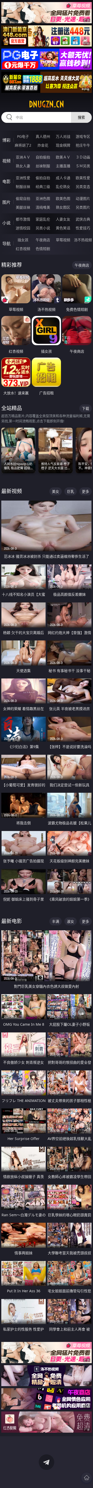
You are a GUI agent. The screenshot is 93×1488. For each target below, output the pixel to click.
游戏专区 (83, 136)
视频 (6, 161)
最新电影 (11, 921)
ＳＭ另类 (83, 165)
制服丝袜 (23, 186)
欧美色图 (63, 198)
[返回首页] (86, 1477)
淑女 (70, 921)
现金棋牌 (63, 145)
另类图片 (83, 207)
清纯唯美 (43, 207)
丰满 (55, 921)
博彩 (6, 140)
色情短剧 (43, 248)
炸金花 (42, 145)
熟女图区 (63, 207)
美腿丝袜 (23, 207)
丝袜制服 (43, 165)
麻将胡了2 (23, 145)
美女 (55, 491)
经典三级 (43, 186)
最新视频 (11, 491)
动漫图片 (83, 198)
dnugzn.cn (46, 104)
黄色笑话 (63, 227)
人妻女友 (63, 219)
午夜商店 (43, 239)
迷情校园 (23, 227)
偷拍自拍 (43, 177)
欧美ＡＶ (63, 157)
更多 (85, 491)
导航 (6, 243)
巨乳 (70, 491)
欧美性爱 (83, 177)
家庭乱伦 (43, 219)
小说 (6, 223)
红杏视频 (23, 248)
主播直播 (63, 165)
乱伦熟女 (63, 186)
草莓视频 (63, 239)
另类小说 (43, 227)
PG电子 (23, 136)
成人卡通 (63, 177)
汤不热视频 (83, 239)
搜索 (81, 117)
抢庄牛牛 (83, 145)
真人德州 (43, 136)
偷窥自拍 (23, 198)
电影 (6, 181)
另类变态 (83, 186)
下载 (85, 408)
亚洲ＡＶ (23, 157)
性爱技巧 (83, 227)
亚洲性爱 (23, 177)
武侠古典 (83, 219)
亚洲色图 (43, 198)
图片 (6, 202)
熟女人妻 (23, 165)
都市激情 (23, 219)
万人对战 (63, 136)
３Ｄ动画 (83, 157)
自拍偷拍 (43, 157)
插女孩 (23, 239)
